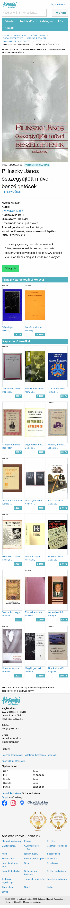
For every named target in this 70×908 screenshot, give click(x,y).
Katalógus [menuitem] (46, 21)
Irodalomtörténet (13, 38)
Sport (27, 863)
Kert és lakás (8, 858)
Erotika (27, 841)
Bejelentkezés (58, 4)
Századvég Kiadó (12, 210)
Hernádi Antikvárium (11, 793)
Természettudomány (57, 879)
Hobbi (4, 853)
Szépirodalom (37, 35)
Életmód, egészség (11, 841)
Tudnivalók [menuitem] (27, 21)
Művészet (52, 858)
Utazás (27, 887)
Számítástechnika (11, 871)
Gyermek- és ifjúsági (57, 846)
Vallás (50, 887)
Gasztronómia (8, 846)
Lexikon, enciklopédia (35, 858)
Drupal (5, 797)
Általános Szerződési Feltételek (41, 755)
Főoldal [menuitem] (9, 21)
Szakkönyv (52, 863)
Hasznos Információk (12, 755)
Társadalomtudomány (35, 879)
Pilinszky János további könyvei (23, 279)
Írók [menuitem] (60, 21)
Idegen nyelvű (31, 853)
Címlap (6, 35)
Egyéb (39, 41)
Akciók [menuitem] (9, 27)
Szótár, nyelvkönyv (56, 871)
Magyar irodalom (36, 38)
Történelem (7, 887)
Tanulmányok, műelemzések (17, 41)
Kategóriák (20, 35)
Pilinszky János (11, 191)
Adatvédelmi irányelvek (13, 761)
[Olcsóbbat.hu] (38, 803)
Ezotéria (51, 841)
